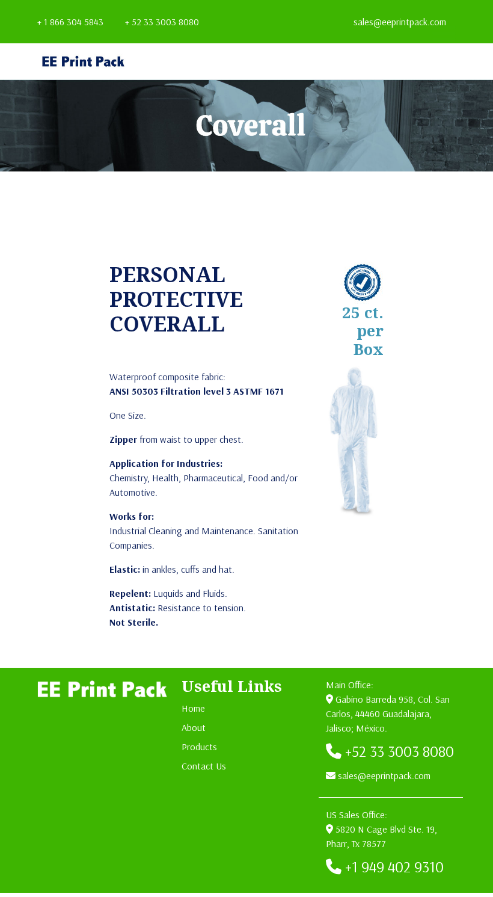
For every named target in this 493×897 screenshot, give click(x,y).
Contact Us (204, 766)
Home (193, 708)
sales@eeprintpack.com (400, 22)
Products (199, 747)
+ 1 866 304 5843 (70, 22)
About (194, 727)
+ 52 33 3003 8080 (162, 22)
